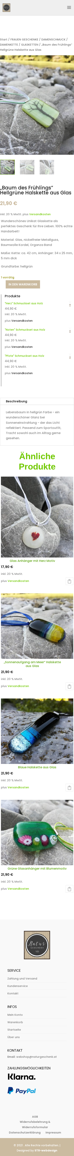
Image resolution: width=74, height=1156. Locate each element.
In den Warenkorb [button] (69, 581)
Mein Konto (15, 1015)
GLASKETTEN (29, 45)
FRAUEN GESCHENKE (24, 39)
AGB (35, 1117)
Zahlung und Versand (22, 978)
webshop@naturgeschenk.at (36, 1057)
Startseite (14, 1030)
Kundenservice (17, 986)
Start (3, 39)
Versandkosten (40, 214)
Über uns (13, 1037)
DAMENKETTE (9, 45)
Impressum (53, 1132)
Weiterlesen (69, 787)
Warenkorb (15, 1022)
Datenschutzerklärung (25, 1132)
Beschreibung (16, 401)
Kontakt (12, 993)
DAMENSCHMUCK (53, 39)
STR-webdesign (46, 1150)
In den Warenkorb (23, 284)
